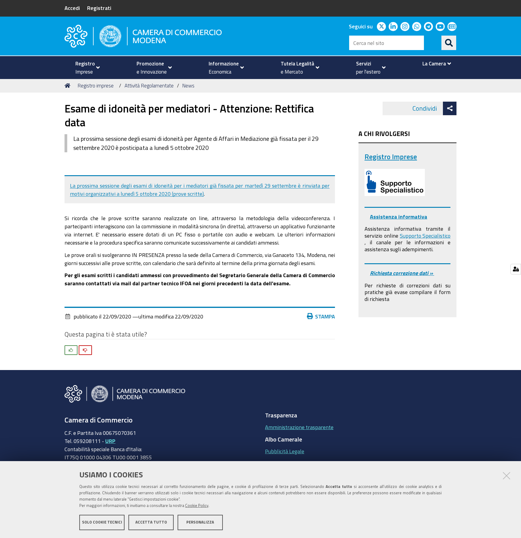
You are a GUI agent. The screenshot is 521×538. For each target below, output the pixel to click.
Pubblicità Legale (284, 451)
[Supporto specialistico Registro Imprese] (395, 182)
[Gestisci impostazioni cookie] (515, 269)
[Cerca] (448, 42)
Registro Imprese (391, 156)
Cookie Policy (196, 506)
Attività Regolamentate (149, 85)
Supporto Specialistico (425, 235)
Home (68, 86)
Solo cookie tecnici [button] (102, 522)
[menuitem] (85, 67)
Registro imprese (95, 85)
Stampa (325, 316)
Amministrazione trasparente (299, 427)
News (188, 85)
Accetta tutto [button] (151, 522)
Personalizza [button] (200, 522)
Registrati (99, 8)
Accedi (72, 8)
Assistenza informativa (398, 216)
